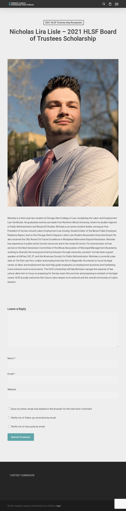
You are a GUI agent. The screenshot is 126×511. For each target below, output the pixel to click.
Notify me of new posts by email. (28, 426)
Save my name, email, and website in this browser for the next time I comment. (51, 409)
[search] (104, 4)
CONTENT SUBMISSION (22, 475)
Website (12, 389)
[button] (116, 4)
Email (11, 374)
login (58, 506)
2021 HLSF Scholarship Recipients (63, 22)
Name (11, 358)
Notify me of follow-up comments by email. (33, 417)
